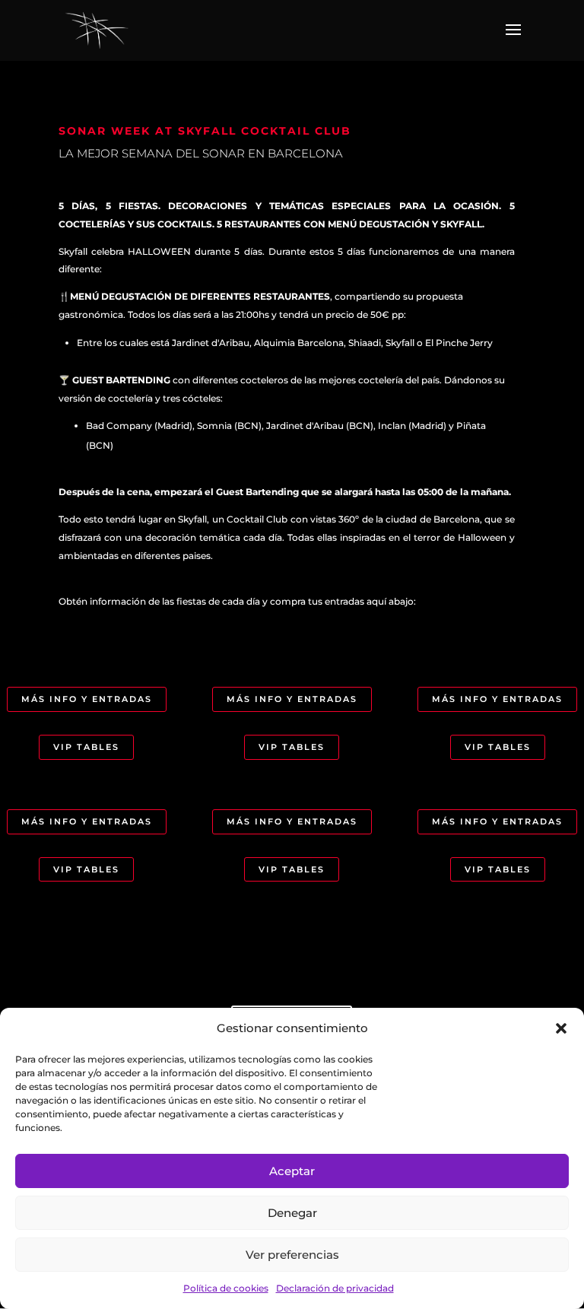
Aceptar (292, 1171)
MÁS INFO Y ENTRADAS (86, 699)
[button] (561, 1028)
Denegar (292, 1213)
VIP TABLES (86, 747)
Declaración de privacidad (335, 1288)
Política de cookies (225, 1288)
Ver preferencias (292, 1254)
